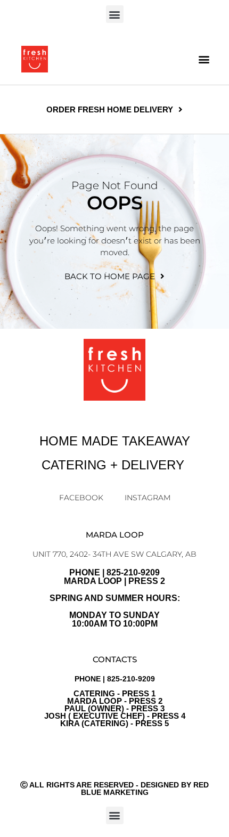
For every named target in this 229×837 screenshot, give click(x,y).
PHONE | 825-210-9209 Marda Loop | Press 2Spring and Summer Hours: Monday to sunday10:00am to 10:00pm (115, 598)
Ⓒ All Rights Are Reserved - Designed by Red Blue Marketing (114, 789)
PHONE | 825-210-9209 (114, 701)
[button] (115, 14)
